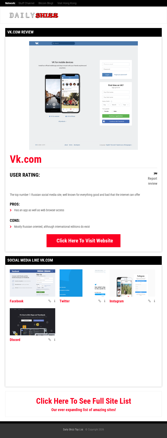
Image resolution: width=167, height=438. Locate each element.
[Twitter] (82, 283)
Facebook (16, 301)
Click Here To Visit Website (85, 241)
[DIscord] (32, 322)
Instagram (117, 301)
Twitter (65, 301)
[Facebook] (32, 283)
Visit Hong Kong (67, 3)
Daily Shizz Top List (73, 429)
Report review (152, 181)
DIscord (15, 340)
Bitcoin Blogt (45, 3)
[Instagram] (132, 283)
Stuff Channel (26, 3)
